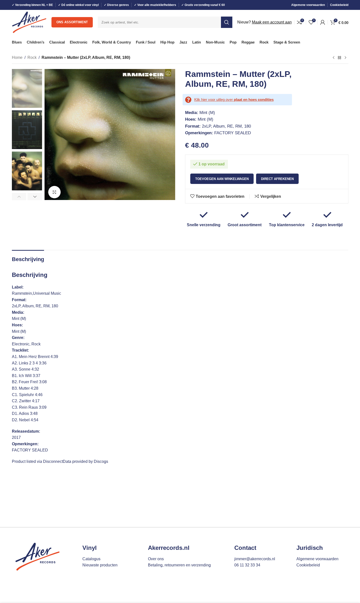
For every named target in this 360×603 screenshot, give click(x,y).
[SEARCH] (226, 22)
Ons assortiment (72, 22)
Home (17, 57)
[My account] (323, 22)
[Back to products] (339, 58)
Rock (32, 57)
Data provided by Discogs (85, 461)
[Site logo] (29, 22)
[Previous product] (333, 58)
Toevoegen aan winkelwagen (222, 179)
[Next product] (345, 58)
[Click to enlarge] (54, 192)
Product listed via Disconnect (37, 461)
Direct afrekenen (277, 179)
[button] (19, 196)
